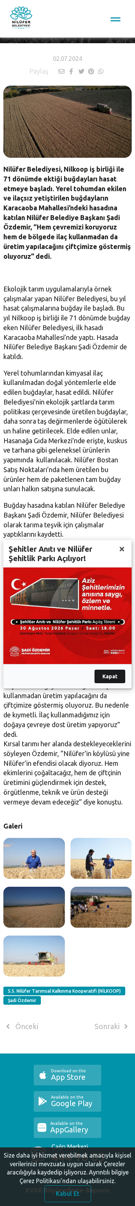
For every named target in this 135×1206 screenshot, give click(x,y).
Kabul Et (68, 1193)
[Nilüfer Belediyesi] (21, 18)
